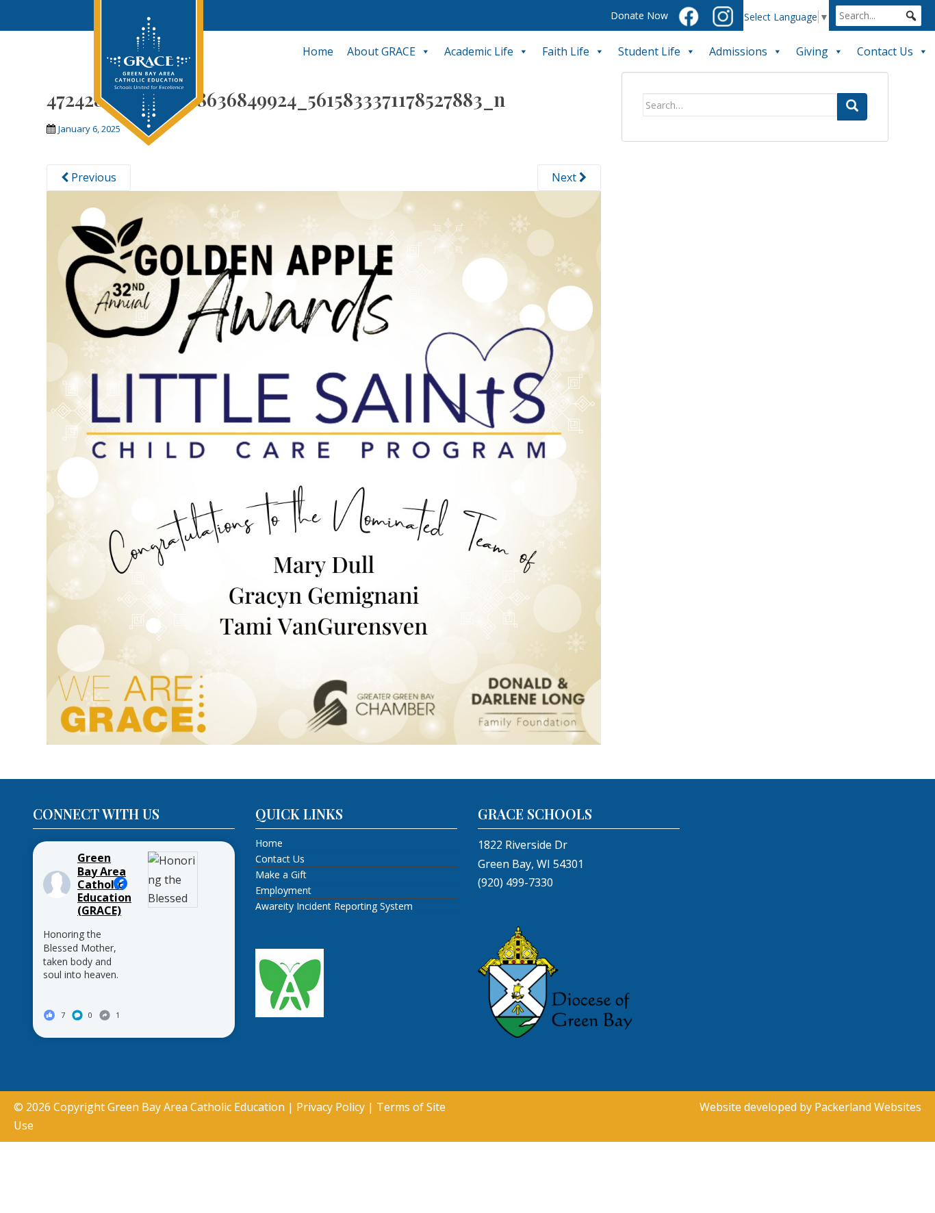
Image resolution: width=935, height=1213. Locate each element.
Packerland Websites (868, 1106)
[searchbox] (878, 15)
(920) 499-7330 (515, 882)
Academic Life (478, 51)
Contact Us (885, 51)
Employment (283, 890)
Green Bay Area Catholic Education (196, 1106)
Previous (92, 177)
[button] (911, 15)
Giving (812, 51)
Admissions (738, 51)
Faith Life (565, 51)
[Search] (852, 106)
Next (565, 177)
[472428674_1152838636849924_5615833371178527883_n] (324, 467)
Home (318, 51)
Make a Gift (281, 874)
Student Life (649, 51)
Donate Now (639, 15)
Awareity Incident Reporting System (334, 905)
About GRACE (381, 51)
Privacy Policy (330, 1106)
